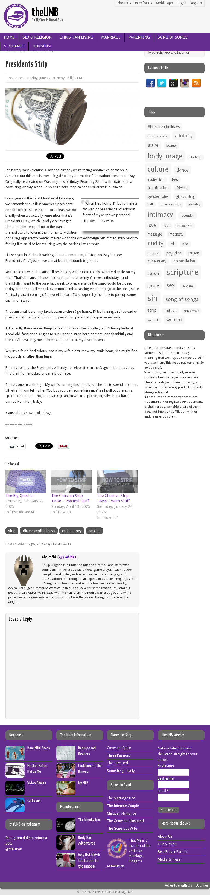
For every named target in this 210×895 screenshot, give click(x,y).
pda (185, 244)
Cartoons (33, 801)
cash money (72, 531)
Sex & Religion (37, 37)
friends (181, 188)
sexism (187, 286)
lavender (187, 215)
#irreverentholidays (39, 531)
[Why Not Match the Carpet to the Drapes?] (65, 864)
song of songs (182, 299)
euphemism (156, 179)
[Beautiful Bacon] (15, 757)
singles (94, 531)
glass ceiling (185, 197)
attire (153, 145)
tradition (170, 310)
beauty (171, 145)
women (174, 320)
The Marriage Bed (121, 798)
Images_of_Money (37, 544)
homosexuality (171, 204)
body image (165, 156)
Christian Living (76, 37)
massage (155, 234)
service (153, 286)
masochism (184, 226)
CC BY (67, 544)
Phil (68, 78)
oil (173, 244)
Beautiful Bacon (38, 748)
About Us (124, 3)
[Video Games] (15, 792)
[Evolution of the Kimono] (65, 774)
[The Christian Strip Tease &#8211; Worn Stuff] (117, 481)
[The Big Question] (25, 481)
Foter (56, 544)
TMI (80, 78)
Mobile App (164, 3)
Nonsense (42, 46)
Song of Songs (173, 37)
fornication (158, 187)
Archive (202, 885)
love (152, 225)
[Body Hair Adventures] (65, 846)
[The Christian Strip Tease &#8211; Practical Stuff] (71, 481)
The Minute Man (89, 820)
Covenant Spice (119, 748)
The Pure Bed (117, 763)
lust (166, 226)
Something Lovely (121, 771)
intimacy (160, 214)
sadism (153, 273)
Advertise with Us (178, 885)
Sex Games (14, 46)
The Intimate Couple (123, 806)
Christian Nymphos (121, 813)
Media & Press (169, 859)
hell (150, 204)
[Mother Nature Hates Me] (15, 774)
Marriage (111, 37)
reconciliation (184, 261)
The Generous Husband (125, 821)
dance (182, 170)
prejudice (173, 253)
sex (171, 285)
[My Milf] (65, 792)
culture (158, 169)
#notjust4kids (157, 136)
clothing (195, 157)
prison (194, 253)
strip (12, 531)
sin (153, 298)
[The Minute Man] (65, 829)
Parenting (139, 37)
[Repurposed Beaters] (65, 757)
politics (153, 253)
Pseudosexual (70, 807)
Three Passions (119, 755)
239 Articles (67, 557)
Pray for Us (143, 3)
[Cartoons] (15, 809)
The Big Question (20, 495)
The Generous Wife (122, 828)
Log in (181, 3)
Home (9, 37)
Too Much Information (75, 735)
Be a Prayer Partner (173, 852)
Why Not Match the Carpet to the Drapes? (89, 861)
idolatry (194, 204)
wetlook (153, 320)
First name (166, 765)
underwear (191, 310)
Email (163, 791)
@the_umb (13, 849)
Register (196, 3)
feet (175, 179)
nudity (155, 243)
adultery (184, 135)
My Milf (83, 783)
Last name (166, 778)
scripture (183, 272)
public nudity (157, 261)
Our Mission (167, 844)
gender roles (158, 196)
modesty (176, 234)
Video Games (36, 783)
